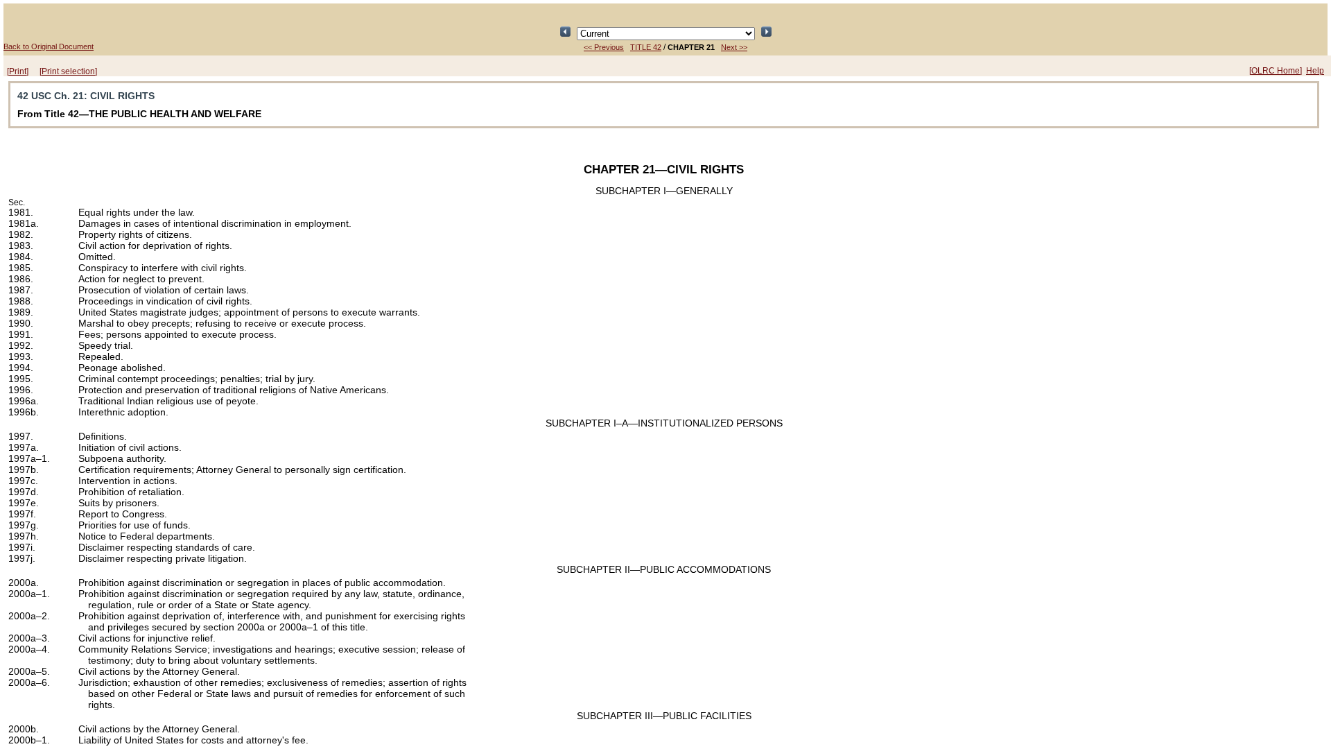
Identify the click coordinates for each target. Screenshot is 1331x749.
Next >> (734, 47)
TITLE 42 (645, 47)
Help (1315, 71)
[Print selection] (68, 71)
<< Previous (604, 47)
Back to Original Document (48, 46)
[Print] (17, 71)
